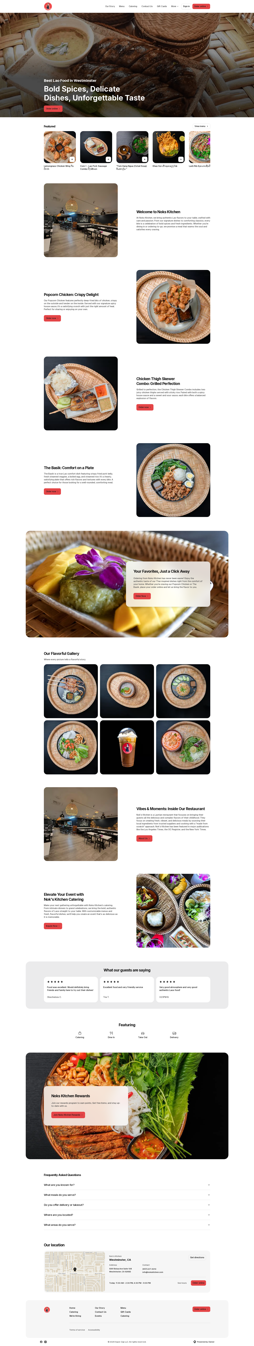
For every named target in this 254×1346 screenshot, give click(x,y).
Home (72, 1308)
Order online (198, 1283)
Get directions (197, 1257)
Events (98, 1316)
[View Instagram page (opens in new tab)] (45, 1341)
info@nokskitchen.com (152, 1272)
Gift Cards (162, 6)
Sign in (186, 6)
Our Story (110, 6)
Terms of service (77, 1330)
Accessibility (94, 1330)
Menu (121, 6)
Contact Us (147, 6)
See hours (182, 1283)
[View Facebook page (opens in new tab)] (41, 1341)
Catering (133, 6)
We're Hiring (75, 1316)
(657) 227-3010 (149, 1269)
